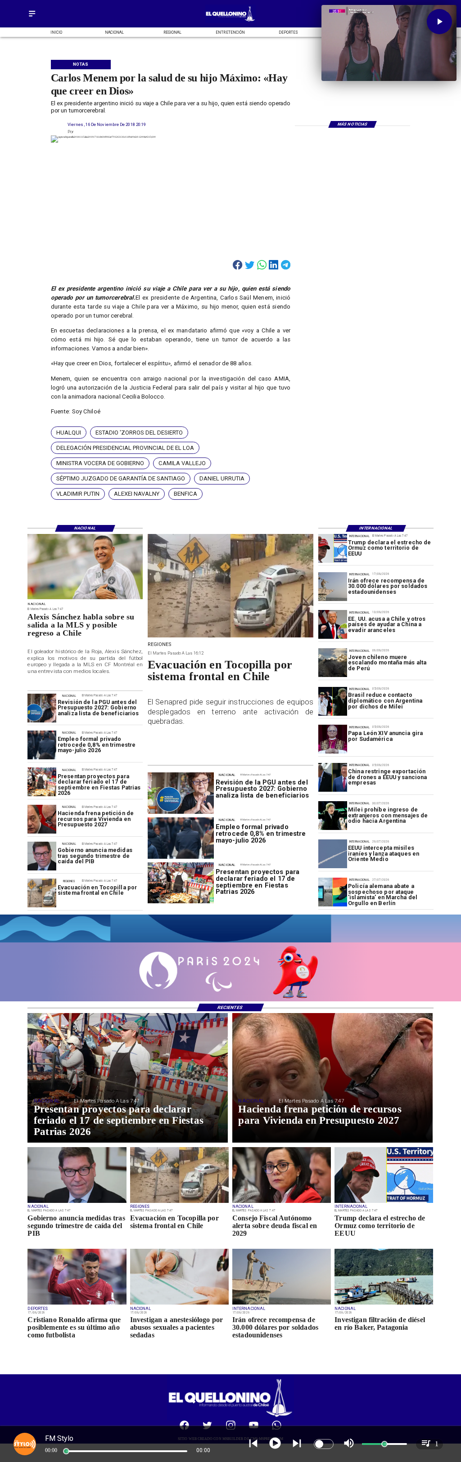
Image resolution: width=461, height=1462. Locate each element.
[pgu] (41, 708)
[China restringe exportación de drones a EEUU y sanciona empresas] (332, 777)
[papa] (332, 739)
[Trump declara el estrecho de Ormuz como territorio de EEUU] (332, 548)
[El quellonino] (230, 21)
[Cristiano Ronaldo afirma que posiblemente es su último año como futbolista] (76, 1304)
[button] (68, 432)
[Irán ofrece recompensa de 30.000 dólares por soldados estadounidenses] (332, 586)
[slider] (66, 1451)
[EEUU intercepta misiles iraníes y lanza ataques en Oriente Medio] (332, 853)
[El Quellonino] (31, 16)
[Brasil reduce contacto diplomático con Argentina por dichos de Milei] (332, 701)
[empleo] (41, 745)
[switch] (324, 1444)
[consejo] (281, 1202)
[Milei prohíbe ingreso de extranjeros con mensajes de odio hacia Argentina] (332, 816)
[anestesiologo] (179, 1304)
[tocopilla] (41, 893)
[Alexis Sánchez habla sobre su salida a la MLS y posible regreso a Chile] (85, 599)
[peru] (332, 663)
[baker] (383, 1304)
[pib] (41, 856)
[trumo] (332, 624)
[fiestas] (41, 782)
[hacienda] (41, 819)
